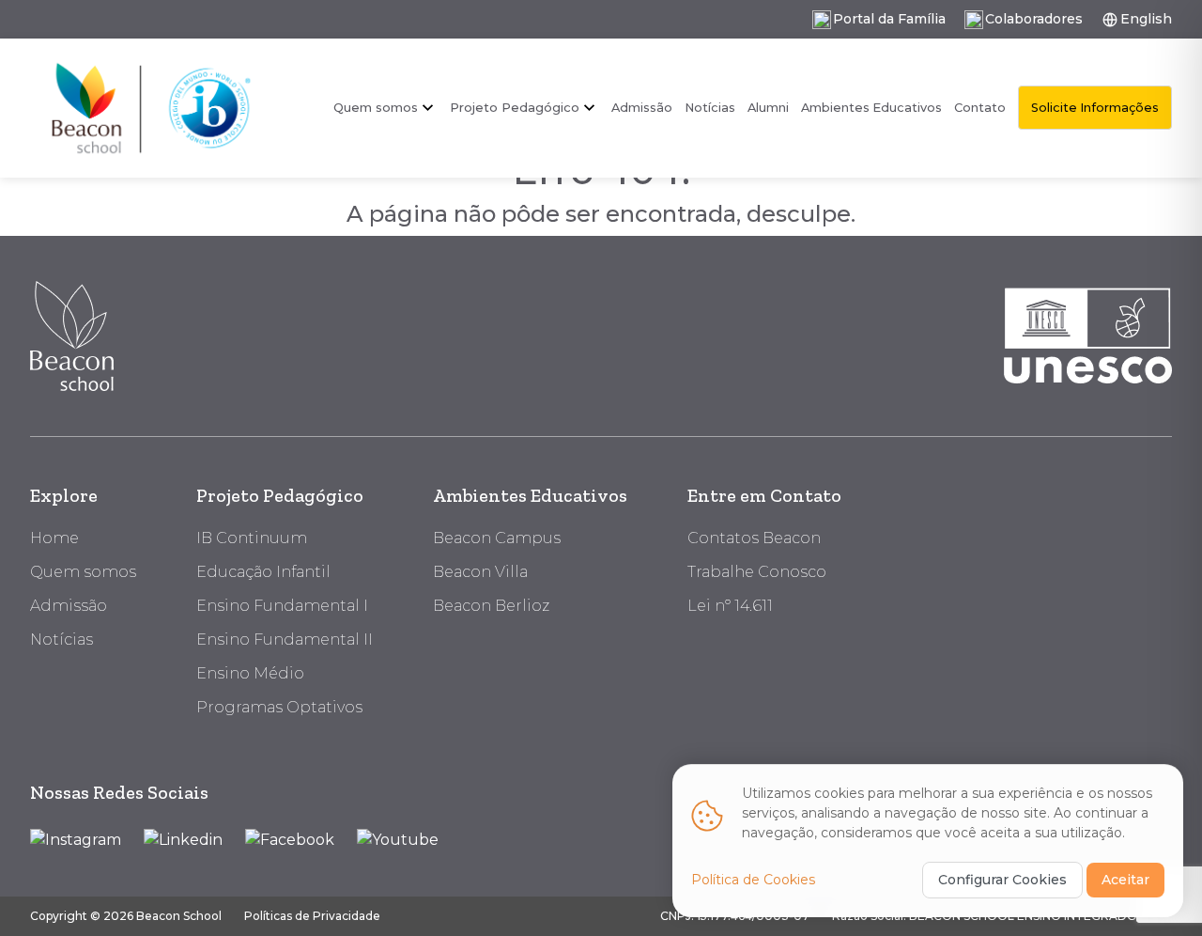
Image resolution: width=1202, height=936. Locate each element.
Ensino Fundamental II (284, 639)
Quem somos (375, 107)
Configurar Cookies (1002, 879)
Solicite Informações (1095, 108)
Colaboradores (1034, 18)
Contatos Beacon (754, 538)
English (1146, 18)
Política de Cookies (753, 879)
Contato (980, 108)
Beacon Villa (480, 572)
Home (54, 538)
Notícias (710, 108)
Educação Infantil (263, 572)
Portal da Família (889, 18)
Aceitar (1125, 879)
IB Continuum (251, 538)
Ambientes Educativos (871, 108)
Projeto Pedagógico (279, 495)
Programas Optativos (279, 707)
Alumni (768, 108)
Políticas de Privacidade (312, 916)
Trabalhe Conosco (756, 572)
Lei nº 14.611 (730, 606)
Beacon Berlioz (491, 606)
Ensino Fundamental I (282, 606)
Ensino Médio (250, 673)
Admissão (641, 108)
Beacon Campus (497, 538)
